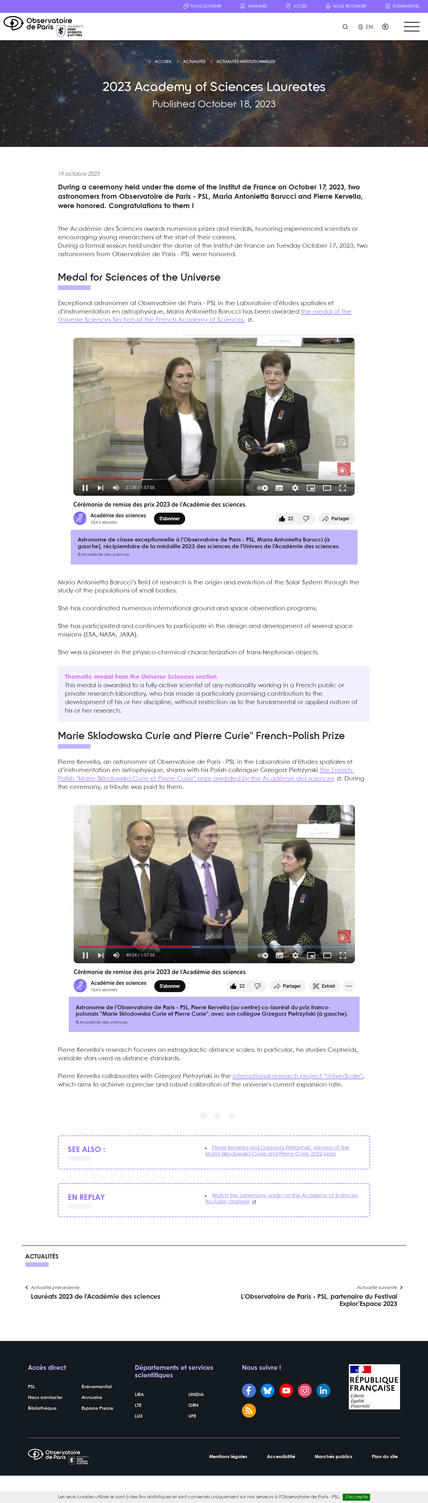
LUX (139, 1416)
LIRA (139, 1395)
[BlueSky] (268, 1391)
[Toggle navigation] (412, 27)
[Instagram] (305, 1391)
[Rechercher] (345, 27)
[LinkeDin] (323, 1391)
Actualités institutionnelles (246, 62)
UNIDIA (196, 1395)
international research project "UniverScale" (298, 1076)
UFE (192, 1416)
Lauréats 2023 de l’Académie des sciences (95, 1297)
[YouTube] (286, 1391)
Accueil (163, 62)
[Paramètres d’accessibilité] (385, 27)
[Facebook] (249, 1391)
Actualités (194, 62)
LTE (138, 1405)
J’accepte (356, 1497)
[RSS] (249, 1411)
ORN (193, 1405)
